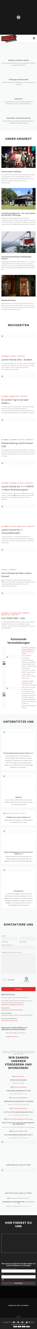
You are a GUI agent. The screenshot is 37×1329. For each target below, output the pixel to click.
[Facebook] (15, 1309)
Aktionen (4, 439)
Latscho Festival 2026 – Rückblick (16, 359)
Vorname (5, 941)
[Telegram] (26, 1309)
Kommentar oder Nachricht (12, 952)
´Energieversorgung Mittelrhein (18, 1101)
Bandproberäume (8, 300)
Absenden (18, 989)
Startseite (21, 356)
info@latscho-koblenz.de (12, 1036)
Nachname (23, 941)
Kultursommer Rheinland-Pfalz (18, 1135)
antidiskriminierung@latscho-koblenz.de (12, 1004)
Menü (33, 38)
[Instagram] (21, 1309)
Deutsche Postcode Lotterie (18, 1193)
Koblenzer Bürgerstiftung (18, 1090)
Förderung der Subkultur (11, 172)
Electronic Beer (15, 613)
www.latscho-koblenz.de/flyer (9, 1020)
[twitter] (10, 1309)
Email (2, 1274)
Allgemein (5, 356)
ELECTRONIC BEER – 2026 (13, 618)
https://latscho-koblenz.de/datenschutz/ (12, 1010)
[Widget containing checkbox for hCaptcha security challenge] (15, 979)
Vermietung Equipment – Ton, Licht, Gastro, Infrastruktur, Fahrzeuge (18, 214)
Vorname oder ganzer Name (8, 1268)
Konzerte (26, 613)
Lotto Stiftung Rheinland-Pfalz (18, 1112)
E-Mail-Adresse (8, 945)
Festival (13, 356)
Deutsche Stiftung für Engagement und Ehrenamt (18, 1123)
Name (4, 936)
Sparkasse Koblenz (18, 1080)
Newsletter (14, 396)
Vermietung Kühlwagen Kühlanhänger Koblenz (16, 257)
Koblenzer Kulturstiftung (18, 1165)
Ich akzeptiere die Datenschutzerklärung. (14, 1280)
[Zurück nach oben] (18, 1317)
